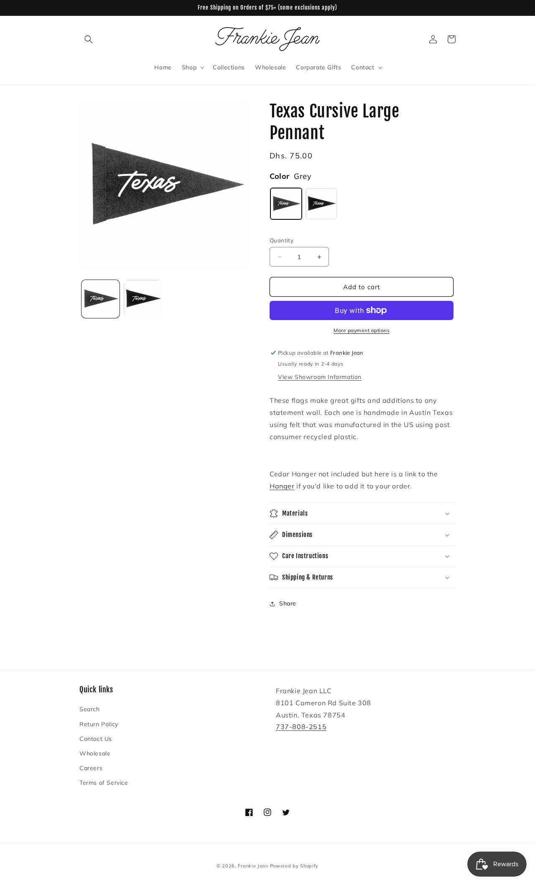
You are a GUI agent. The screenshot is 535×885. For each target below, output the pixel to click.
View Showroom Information (320, 377)
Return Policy (98, 724)
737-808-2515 (301, 726)
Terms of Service (103, 782)
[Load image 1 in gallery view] (101, 299)
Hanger (282, 486)
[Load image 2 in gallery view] (143, 299)
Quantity (281, 240)
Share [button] (287, 603)
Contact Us (95, 739)
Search (89, 709)
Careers (90, 768)
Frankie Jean (253, 866)
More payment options (362, 330)
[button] (88, 39)
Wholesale (94, 753)
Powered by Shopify (294, 866)
